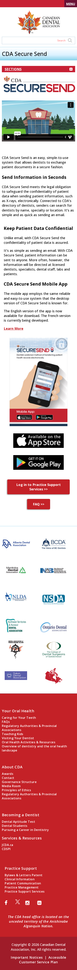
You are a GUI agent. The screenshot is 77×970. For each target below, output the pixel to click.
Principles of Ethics (16, 790)
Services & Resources (22, 838)
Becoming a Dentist (20, 814)
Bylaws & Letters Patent (24, 875)
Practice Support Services (25, 891)
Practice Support (21, 868)
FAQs (6, 722)
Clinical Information (20, 879)
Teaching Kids (12, 734)
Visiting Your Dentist (18, 738)
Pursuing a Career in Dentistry (25, 830)
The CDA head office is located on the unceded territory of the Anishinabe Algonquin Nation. (38, 921)
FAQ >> (38, 504)
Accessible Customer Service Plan (42, 959)
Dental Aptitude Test (18, 822)
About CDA (12, 766)
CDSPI (6, 849)
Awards (7, 774)
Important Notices (27, 957)
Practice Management (22, 887)
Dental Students (14, 826)
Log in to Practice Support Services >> (38, 486)
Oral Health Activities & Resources (28, 742)
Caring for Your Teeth (19, 718)
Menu (70, 4)
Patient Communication (23, 883)
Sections (13, 69)
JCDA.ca (7, 845)
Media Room (11, 786)
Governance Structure (19, 782)
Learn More (13, 328)
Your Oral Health (18, 710)
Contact (8, 778)
